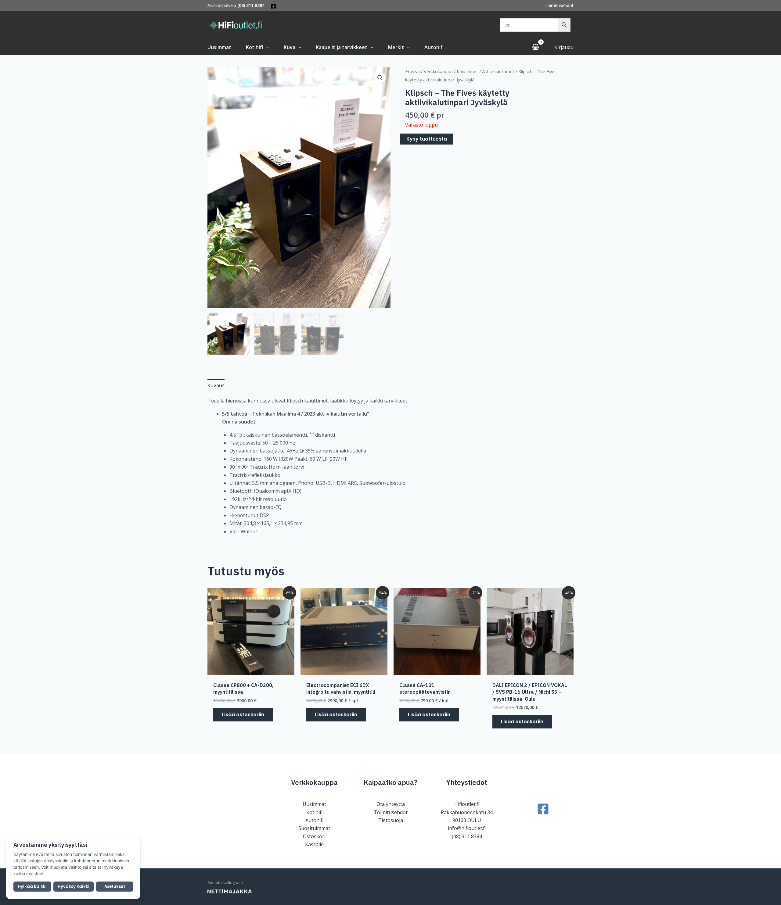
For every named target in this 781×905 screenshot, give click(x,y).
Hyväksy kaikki (73, 886)
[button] (380, 77)
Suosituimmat (314, 828)
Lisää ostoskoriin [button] (243, 714)
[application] (266, 47)
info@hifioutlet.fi (467, 828)
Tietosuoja (390, 820)
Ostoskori (314, 836)
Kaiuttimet (467, 71)
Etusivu (412, 71)
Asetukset (114, 886)
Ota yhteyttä (390, 804)
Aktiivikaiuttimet (498, 71)
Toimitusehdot (559, 5)
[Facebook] (273, 6)
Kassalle (314, 844)
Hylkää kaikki (32, 886)
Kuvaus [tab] (216, 385)
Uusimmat (314, 804)
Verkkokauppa (438, 71)
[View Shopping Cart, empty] (535, 47)
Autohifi (314, 820)
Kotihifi (314, 812)
